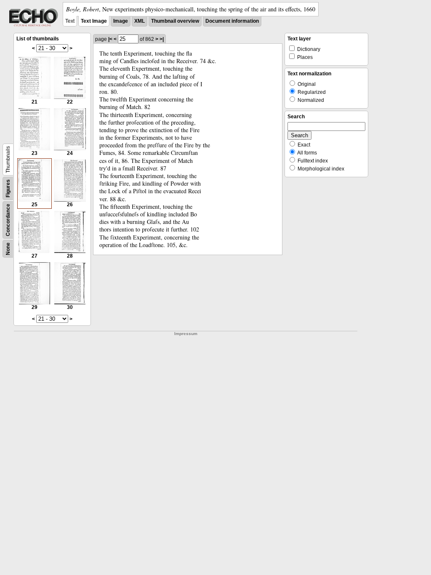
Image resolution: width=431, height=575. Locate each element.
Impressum (185, 333)
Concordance (8, 220)
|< (110, 39)
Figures (8, 188)
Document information (232, 21)
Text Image (94, 21)
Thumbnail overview (175, 21)
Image (120, 21)
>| (162, 39)
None (8, 248)
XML (139, 21)
